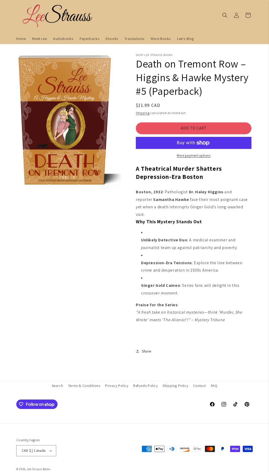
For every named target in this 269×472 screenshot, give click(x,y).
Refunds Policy (145, 385)
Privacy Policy (116, 385)
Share (146, 351)
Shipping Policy (175, 385)
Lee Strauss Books (39, 469)
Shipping (142, 113)
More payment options (193, 155)
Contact (199, 385)
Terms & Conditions (84, 385)
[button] (225, 15)
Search (57, 385)
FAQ (214, 385)
